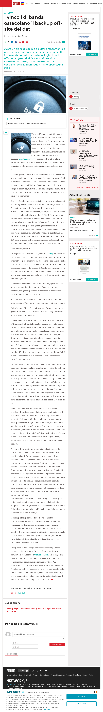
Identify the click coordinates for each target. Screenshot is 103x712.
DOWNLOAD (92, 54)
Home (6, 36)
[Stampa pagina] (27, 42)
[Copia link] (19, 42)
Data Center (83, 3)
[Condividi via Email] (23, 42)
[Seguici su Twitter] (37, 671)
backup (49, 254)
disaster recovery (26, 159)
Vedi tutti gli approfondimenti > (87, 187)
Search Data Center (19, 36)
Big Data (62, 3)
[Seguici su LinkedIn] (32, 671)
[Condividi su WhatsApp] (5, 42)
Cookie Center (88, 675)
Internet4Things (96, 3)
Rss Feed (27, 675)
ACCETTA (81, 696)
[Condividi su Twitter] (8, 42)
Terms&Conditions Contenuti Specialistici (66, 675)
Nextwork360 (11, 684)
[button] (6, 3)
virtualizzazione (42, 555)
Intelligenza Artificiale (50, 3)
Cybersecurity (72, 3)
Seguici (22, 670)
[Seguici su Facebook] (41, 671)
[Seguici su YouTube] (46, 671)
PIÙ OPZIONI (81, 703)
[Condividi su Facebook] (16, 42)
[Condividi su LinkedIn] (12, 42)
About (9, 675)
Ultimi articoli (35, 3)
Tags (20, 675)
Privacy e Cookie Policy (41, 675)
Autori (15, 675)
